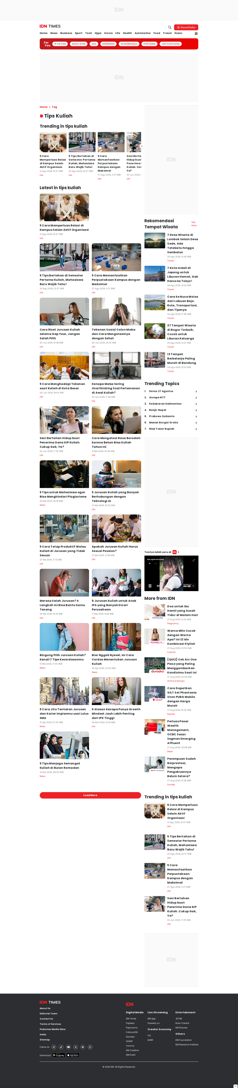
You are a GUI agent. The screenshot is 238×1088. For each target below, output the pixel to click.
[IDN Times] (50, 26)
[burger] (196, 34)
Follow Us (44, 1047)
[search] (170, 27)
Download (45, 1055)
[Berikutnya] (142, 146)
